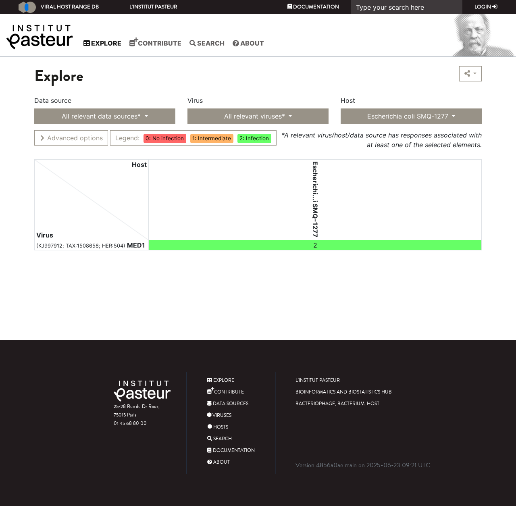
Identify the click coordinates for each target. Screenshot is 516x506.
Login (483, 6)
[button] (470, 73)
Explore (105, 43)
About (251, 43)
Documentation (315, 6)
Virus (195, 100)
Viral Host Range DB (70, 6)
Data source (52, 100)
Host (348, 100)
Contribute (159, 43)
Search (210, 43)
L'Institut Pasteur (153, 6)
